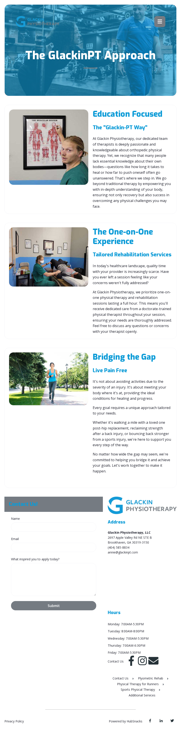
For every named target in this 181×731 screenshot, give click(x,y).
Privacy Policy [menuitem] (14, 721)
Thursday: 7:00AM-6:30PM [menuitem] (126, 645)
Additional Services (142, 695)
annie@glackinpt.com (123, 552)
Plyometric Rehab (151, 678)
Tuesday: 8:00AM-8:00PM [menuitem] (126, 631)
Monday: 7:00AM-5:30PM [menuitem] (126, 624)
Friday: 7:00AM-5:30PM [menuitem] (124, 652)
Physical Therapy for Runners (138, 684)
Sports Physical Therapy (138, 689)
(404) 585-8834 (118, 547)
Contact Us (121, 678)
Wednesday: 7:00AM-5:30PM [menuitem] (128, 638)
